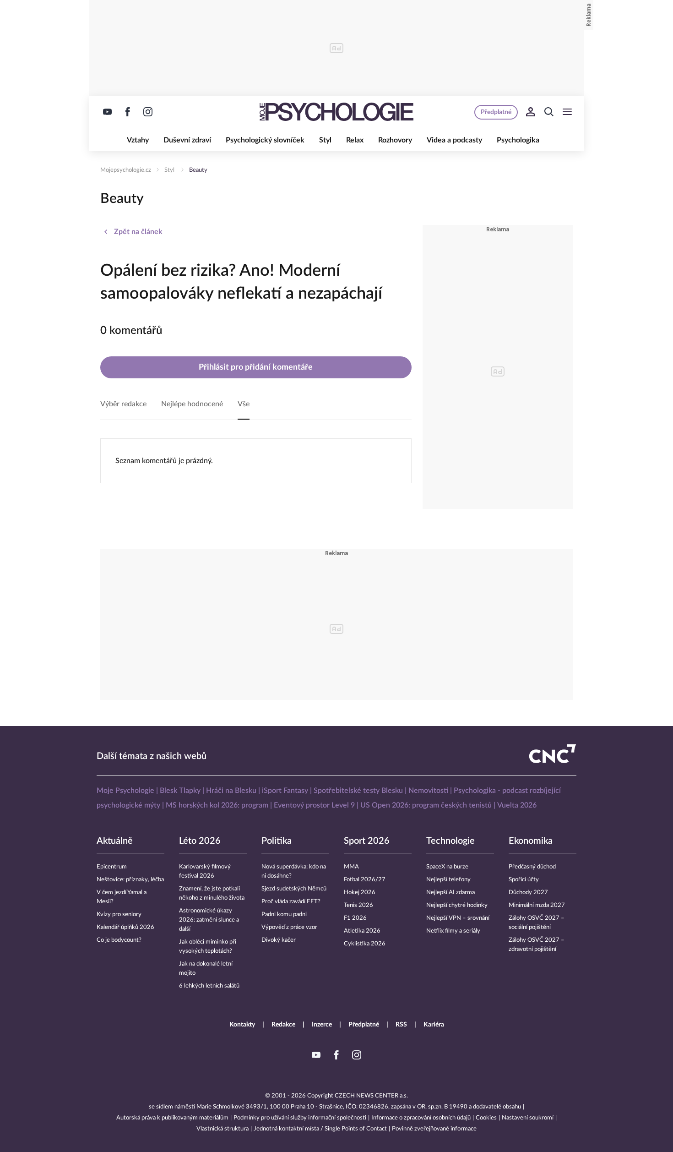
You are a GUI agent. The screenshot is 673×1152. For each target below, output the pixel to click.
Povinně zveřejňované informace (434, 1129)
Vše (244, 404)
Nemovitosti (428, 790)
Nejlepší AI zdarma (450, 892)
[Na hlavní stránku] (336, 112)
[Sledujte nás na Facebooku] (127, 111)
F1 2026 (355, 918)
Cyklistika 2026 (364, 944)
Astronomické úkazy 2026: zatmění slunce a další (209, 920)
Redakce (283, 1024)
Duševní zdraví (187, 140)
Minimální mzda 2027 (537, 905)
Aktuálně (115, 841)
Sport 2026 (367, 841)
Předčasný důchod (532, 867)
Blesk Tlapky (180, 790)
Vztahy (138, 140)
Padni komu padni (284, 914)
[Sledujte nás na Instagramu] (148, 111)
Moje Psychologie (125, 790)
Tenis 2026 (358, 905)
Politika (276, 841)
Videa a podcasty (454, 140)
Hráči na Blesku (231, 790)
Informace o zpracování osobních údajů (421, 1118)
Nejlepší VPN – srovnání (457, 918)
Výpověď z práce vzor (289, 927)
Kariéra (433, 1024)
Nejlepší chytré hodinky (457, 905)
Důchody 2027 (528, 892)
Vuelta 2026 (517, 805)
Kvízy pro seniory (119, 914)
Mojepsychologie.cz (125, 170)
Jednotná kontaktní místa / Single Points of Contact (320, 1129)
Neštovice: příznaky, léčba (130, 880)
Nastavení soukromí (528, 1118)
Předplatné (363, 1024)
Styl (325, 140)
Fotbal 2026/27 (364, 880)
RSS (401, 1024)
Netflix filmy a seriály (453, 931)
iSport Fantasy (285, 790)
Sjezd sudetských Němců (293, 889)
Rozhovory (395, 140)
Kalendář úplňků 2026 (125, 927)
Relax (355, 140)
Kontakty (242, 1024)
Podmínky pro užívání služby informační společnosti (299, 1118)
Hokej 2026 (359, 892)
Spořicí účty (524, 880)
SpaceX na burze (447, 867)
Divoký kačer (278, 940)
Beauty (198, 170)
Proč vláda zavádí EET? (290, 902)
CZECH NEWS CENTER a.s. (371, 1096)
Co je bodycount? (119, 940)
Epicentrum (112, 867)
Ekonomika (531, 841)
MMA (351, 867)
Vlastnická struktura (222, 1129)
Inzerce (322, 1024)
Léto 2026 (200, 841)
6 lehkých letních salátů (209, 986)
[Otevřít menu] (567, 112)
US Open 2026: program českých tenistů (426, 805)
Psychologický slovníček (265, 140)
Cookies (486, 1118)
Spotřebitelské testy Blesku (358, 790)
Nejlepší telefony (448, 880)
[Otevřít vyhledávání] (549, 112)
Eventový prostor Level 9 (314, 805)
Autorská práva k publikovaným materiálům (172, 1118)
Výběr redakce (123, 404)
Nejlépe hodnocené (192, 404)
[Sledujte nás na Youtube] (107, 111)
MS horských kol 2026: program (217, 805)
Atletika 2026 (362, 931)
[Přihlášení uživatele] (530, 112)
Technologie (450, 841)
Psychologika (518, 140)
